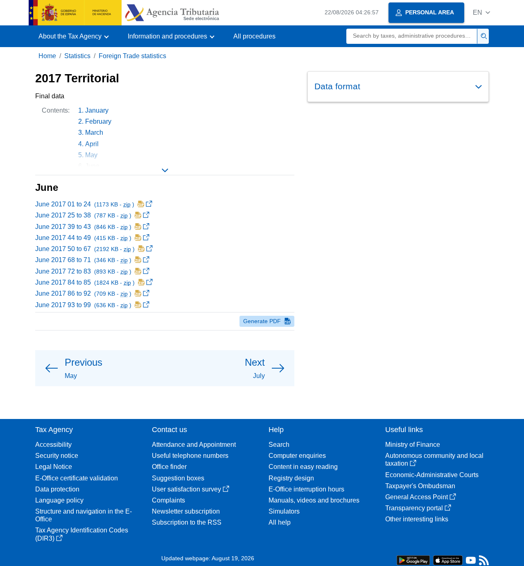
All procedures (254, 36)
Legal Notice (53, 466)
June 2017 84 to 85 (85, 282)
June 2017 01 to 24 (85, 204)
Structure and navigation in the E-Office (83, 515)
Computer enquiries (297, 455)
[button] (481, 12)
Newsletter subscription (186, 511)
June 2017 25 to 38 (84, 215)
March (94, 132)
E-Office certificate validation (76, 478)
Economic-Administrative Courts (432, 474)
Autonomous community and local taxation (434, 459)
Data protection (57, 489)
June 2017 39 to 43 (84, 226)
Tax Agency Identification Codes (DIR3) (81, 534)
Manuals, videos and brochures (314, 500)
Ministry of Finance (412, 444)
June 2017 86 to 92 (84, 293)
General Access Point (416, 497)
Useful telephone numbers (190, 455)
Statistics (77, 55)
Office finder (169, 466)
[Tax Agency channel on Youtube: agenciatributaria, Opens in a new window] (471, 562)
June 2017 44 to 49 (84, 237)
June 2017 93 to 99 (84, 304)
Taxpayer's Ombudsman (420, 485)
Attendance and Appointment (194, 444)
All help (280, 522)
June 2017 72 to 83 (84, 271)
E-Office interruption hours (306, 489)
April (92, 143)
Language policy (59, 500)
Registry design (291, 478)
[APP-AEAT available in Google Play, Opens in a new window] (413, 559)
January (96, 110)
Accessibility (53, 444)
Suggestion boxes (178, 478)
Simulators (284, 511)
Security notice (56, 455)
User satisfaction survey (186, 489)
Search (279, 444)
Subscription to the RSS (186, 522)
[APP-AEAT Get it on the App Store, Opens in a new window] (448, 559)
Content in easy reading (303, 466)
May (91, 155)
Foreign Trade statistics (132, 55)
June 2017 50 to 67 (85, 248)
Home (47, 55)
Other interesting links (416, 519)
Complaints (168, 500)
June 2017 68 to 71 (84, 259)
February (98, 121)
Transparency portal (414, 508)
